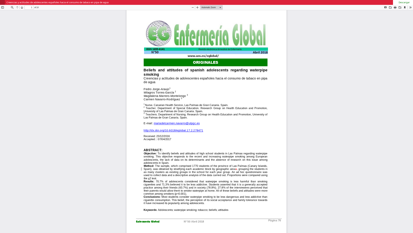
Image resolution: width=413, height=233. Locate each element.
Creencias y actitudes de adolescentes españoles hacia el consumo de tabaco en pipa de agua (57, 2)
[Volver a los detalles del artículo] (2, 2)
